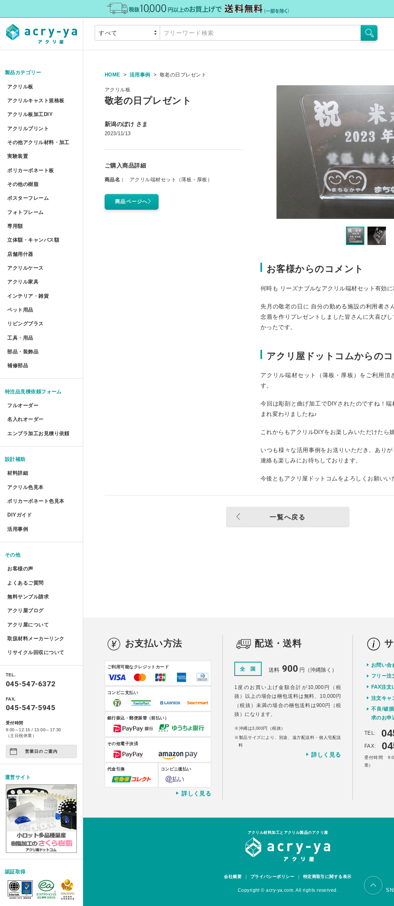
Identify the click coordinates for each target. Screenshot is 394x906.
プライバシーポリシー (272, 876)
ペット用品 (20, 310)
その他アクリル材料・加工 (38, 142)
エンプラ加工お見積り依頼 (38, 433)
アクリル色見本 (25, 487)
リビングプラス (25, 323)
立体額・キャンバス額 (33, 240)
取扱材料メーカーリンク (35, 638)
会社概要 (233, 876)
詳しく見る (196, 793)
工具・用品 (20, 338)
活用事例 (17, 529)
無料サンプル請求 (28, 597)
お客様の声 (20, 568)
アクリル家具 (22, 282)
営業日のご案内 (41, 751)
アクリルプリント (28, 128)
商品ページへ (131, 201)
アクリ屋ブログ (25, 610)
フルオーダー (22, 405)
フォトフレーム (25, 212)
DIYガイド (19, 515)
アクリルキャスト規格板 (35, 100)
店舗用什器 (20, 254)
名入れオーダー (25, 419)
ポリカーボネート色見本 (35, 501)
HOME (112, 75)
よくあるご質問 (25, 583)
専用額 (15, 226)
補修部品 (17, 365)
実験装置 (17, 156)
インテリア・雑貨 (28, 296)
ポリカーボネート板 (30, 170)
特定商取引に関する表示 (327, 876)
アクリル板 (20, 86)
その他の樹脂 (22, 184)
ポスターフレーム (28, 198)
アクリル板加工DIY (30, 114)
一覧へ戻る (288, 517)
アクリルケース (25, 268)
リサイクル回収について (35, 652)
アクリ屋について (28, 625)
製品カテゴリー (23, 72)
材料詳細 (17, 473)
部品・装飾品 (22, 351)
